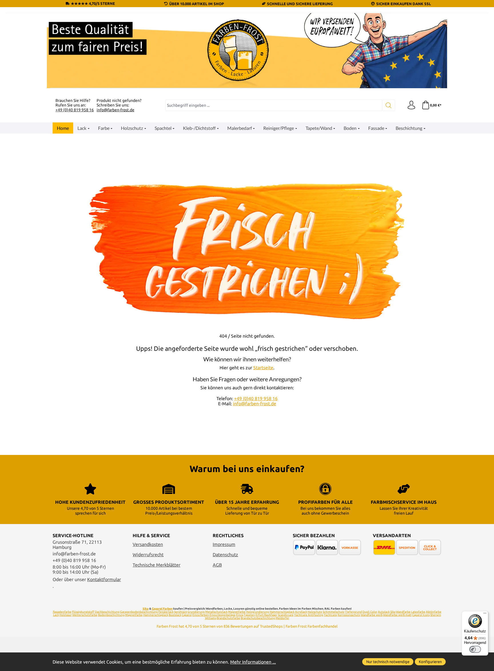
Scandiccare (286, 614)
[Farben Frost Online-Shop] (247, 50)
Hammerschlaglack (282, 611)
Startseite (263, 367)
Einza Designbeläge (223, 614)
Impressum (224, 544)
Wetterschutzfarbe (84, 614)
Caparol (187, 614)
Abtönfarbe (433, 611)
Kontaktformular (104, 579)
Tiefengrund (353, 611)
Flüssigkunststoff (83, 611)
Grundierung (196, 611)
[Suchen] (388, 105)
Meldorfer (282, 618)
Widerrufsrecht (148, 554)
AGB (217, 564)
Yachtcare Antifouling (308, 614)
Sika (146, 608)
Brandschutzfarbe (228, 618)
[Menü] (484, 614)
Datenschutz (225, 554)
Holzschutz (315, 611)
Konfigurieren (430, 662)
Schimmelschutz (333, 611)
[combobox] (273, 105)
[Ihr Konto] (411, 105)
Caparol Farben (162, 608)
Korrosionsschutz (349, 614)
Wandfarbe (403, 611)
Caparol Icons (421, 614)
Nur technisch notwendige (387, 662)
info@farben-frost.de (115, 110)
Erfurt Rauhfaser (266, 614)
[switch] (475, 649)
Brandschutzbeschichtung (258, 618)
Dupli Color (369, 611)
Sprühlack (180, 611)
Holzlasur (65, 614)
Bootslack (175, 614)
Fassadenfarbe (62, 611)
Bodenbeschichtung (111, 614)
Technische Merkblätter (156, 564)
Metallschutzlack (216, 611)
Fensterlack (166, 611)
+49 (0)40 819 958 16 (74, 110)
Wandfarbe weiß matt (397, 614)
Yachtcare (330, 614)
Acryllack (301, 611)
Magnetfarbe (237, 611)
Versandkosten (148, 544)
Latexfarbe (418, 611)
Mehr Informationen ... (253, 661)
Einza (239, 614)
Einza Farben (200, 614)
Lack (56, 614)
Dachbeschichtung (107, 611)
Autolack (384, 611)
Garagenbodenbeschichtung (139, 611)
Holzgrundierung (257, 611)
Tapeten (249, 614)
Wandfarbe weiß (372, 614)
